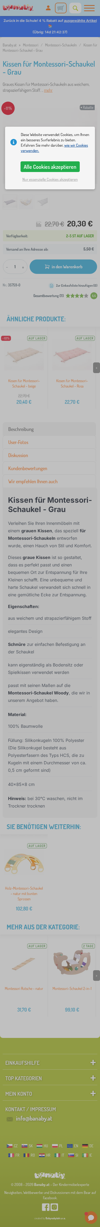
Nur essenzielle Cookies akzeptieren (50, 179)
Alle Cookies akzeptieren (50, 166)
